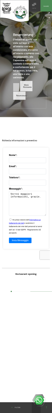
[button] (49, 12)
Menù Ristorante (27, 86)
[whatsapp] (39, 400)
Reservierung (21, 96)
